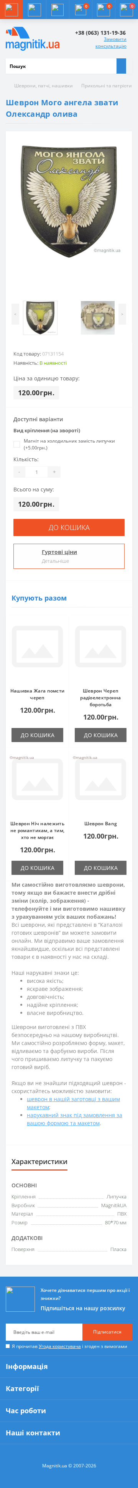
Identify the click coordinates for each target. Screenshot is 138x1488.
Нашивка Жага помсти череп (37, 694)
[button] (57, 9)
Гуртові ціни (59, 552)
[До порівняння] (61, 770)
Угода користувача (60, 1346)
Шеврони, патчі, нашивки (43, 85)
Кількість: (26, 459)
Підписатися (107, 1332)
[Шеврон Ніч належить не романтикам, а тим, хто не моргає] (37, 784)
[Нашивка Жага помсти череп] (37, 651)
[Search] (121, 66)
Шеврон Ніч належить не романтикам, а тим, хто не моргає (37, 830)
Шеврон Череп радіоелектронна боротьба (100, 698)
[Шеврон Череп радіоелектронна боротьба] (100, 651)
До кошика (69, 527)
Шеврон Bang (100, 823)
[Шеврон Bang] (100, 784)
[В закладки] (61, 626)
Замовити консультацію (111, 42)
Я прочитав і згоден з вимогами (69, 1346)
